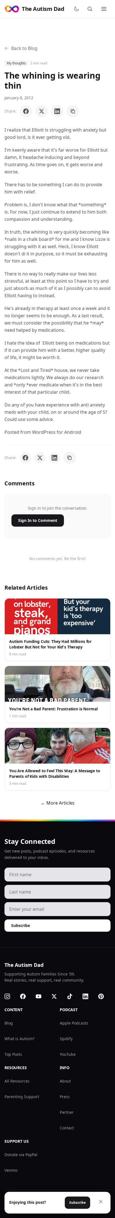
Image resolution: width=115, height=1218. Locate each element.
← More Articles (58, 803)
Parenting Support (21, 1096)
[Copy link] (73, 111)
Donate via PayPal (20, 1154)
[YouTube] (42, 996)
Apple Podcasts (74, 1023)
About (65, 1081)
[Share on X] (41, 111)
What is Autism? (19, 1038)
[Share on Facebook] (26, 111)
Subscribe (20, 925)
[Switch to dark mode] (77, 9)
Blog (8, 1023)
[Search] (91, 9)
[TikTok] (73, 996)
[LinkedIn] (89, 996)
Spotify (66, 1038)
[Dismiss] (101, 1201)
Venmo (10, 1170)
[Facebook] (26, 996)
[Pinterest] (104, 996)
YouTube (68, 1054)
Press (65, 1096)
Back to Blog (24, 48)
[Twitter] (57, 996)
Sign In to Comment (37, 520)
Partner (67, 1112)
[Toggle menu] (104, 9)
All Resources (17, 1081)
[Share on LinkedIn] (57, 111)
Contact (67, 1127)
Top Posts (13, 1054)
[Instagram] (10, 996)
